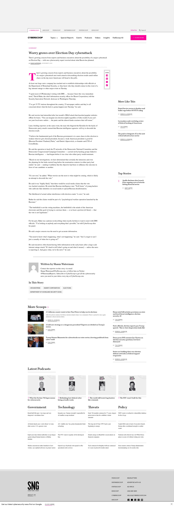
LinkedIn (135, 499)
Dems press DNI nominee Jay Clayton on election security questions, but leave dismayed (128, 340)
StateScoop (83, 30)
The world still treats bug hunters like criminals (101, 399)
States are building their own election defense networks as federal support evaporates (127, 354)
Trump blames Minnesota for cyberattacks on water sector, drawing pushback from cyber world (77, 338)
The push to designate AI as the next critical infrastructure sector (131, 135)
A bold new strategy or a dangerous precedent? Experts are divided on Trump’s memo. (75, 326)
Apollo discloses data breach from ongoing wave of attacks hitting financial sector (133, 182)
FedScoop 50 (118, 37)
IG (138, 499)
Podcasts (88, 37)
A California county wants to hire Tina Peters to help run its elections (71, 312)
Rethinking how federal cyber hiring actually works (70, 399)
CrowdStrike (35, 288)
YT (141, 499)
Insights (106, 37)
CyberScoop (34, 30)
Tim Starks (124, 126)
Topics (53, 37)
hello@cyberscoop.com (136, 495)
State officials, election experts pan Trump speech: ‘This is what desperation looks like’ (129, 327)
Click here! (50, 504)
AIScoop (46, 30)
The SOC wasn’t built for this (130, 398)
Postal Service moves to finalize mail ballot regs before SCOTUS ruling (131, 109)
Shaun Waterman (36, 63)
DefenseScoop (69, 30)
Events (79, 37)
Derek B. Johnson (126, 114)
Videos (97, 37)
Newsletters (132, 478)
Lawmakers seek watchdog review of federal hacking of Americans (131, 122)
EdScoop (95, 30)
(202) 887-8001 (132, 491)
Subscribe (139, 38)
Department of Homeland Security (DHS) (46, 292)
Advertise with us (134, 482)
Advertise (134, 30)
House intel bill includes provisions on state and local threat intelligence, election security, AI (129, 314)
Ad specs (130, 487)
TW (132, 499)
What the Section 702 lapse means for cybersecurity (41, 399)
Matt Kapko (129, 188)
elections (67, 288)
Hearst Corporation (52, 288)
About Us (32, 495)
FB (128, 499)
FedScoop (56, 30)
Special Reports (67, 37)
